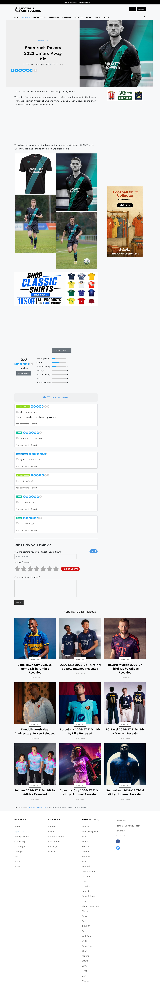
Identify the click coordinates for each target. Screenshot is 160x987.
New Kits (35, 659)
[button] (56, 851)
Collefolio (87, 2)
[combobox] (145, 17)
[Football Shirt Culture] (28, 9)
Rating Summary (23, 562)
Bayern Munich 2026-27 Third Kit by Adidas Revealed (125, 668)
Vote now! (24, 373)
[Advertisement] (56, 124)
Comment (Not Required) (27, 577)
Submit (19, 602)
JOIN (132, 9)
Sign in (141, 9)
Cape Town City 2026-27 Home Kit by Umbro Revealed (35, 668)
